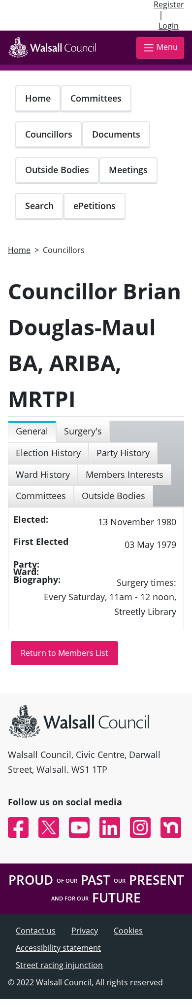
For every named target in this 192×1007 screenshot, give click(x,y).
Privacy (84, 930)
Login (169, 25)
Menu (167, 46)
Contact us (36, 930)
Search (39, 206)
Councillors (48, 134)
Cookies (128, 930)
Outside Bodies (57, 170)
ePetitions (94, 206)
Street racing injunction (59, 965)
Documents (116, 134)
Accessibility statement (58, 947)
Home (38, 98)
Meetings (128, 170)
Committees (96, 98)
